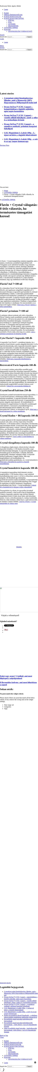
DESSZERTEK (13, 26)
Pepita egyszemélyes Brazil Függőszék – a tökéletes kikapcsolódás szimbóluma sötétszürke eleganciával (20, 1016)
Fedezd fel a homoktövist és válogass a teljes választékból (18, 486)
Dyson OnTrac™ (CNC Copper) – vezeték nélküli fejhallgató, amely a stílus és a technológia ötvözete (21, 117)
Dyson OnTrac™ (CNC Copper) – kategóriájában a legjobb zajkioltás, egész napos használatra (19, 109)
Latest (6, 9)
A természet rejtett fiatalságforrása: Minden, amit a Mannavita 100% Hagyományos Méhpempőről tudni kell (20, 100)
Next (7, 145)
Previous (3, 145)
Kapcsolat (7, 29)
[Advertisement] (19, 71)
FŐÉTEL (11, 20)
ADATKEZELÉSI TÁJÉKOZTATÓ (20, 31)
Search (29, 37)
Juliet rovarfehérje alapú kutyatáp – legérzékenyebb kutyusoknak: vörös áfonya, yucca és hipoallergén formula (20, 1030)
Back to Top (4, 1035)
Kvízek (6, 13)
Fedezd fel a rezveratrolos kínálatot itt (18, 386)
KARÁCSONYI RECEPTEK (14, 18)
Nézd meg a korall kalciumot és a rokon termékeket (19, 410)
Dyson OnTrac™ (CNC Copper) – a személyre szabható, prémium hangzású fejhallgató (20, 126)
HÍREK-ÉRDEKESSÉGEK (13, 15)
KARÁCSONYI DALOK (12, 16)
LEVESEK (12, 24)
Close (2, 1037)
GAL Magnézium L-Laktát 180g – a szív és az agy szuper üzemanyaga (21, 140)
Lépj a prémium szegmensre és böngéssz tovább (17, 333)
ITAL (10, 22)
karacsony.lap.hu (5, 983)
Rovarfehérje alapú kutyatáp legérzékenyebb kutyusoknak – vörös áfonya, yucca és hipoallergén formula (20, 1024)
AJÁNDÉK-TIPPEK (11, 28)
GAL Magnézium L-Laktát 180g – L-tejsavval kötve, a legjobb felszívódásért (20, 134)
